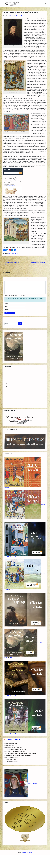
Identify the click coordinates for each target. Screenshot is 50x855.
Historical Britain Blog (13, 739)
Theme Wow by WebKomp (27, 852)
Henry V (16, 253)
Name (6, 303)
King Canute (6, 389)
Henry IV (6, 382)
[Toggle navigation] (45, 3)
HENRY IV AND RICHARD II (9, 745)
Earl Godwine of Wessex (9, 377)
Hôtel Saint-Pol (38, 77)
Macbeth (6, 391)
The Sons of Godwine (8, 400)
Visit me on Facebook (32, 783)
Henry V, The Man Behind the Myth (11, 757)
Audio (12, 519)
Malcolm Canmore (8, 394)
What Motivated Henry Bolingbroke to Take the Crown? (15, 749)
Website (6, 309)
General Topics (11, 253)
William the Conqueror (8, 403)
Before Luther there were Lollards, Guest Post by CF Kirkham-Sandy (17, 755)
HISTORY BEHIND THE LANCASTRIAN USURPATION (14, 747)
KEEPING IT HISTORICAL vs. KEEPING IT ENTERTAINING (15, 751)
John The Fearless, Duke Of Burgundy (11, 761)
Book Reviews (7, 374)
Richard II (6, 398)
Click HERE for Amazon (8, 556)
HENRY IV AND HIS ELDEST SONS (11, 743)
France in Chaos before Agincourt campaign (12, 263)
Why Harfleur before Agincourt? (38, 262)
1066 (5, 371)
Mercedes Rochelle (20, 16)
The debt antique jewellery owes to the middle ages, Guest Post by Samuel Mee (20, 753)
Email (6, 306)
